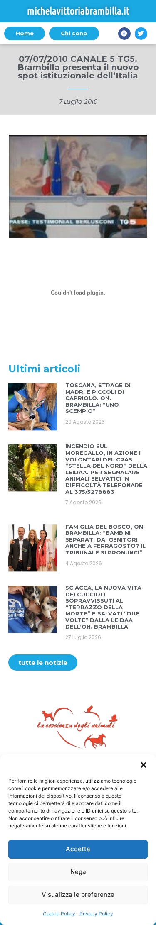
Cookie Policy (59, 913)
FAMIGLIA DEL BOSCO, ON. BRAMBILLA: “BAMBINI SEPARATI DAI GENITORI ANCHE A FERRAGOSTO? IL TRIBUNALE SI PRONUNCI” (105, 539)
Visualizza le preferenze (78, 894)
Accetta (78, 849)
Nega (78, 872)
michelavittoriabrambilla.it (78, 11)
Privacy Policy (96, 913)
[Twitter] (141, 33)
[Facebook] (124, 33)
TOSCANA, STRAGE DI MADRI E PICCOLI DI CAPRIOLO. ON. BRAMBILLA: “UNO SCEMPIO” (98, 398)
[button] (143, 765)
